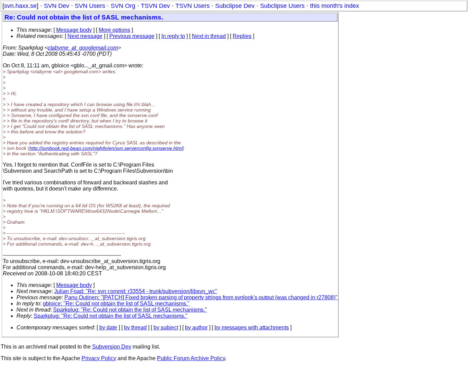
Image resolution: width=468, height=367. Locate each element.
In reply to (173, 36)
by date (108, 327)
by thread (135, 327)
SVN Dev (56, 5)
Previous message (132, 36)
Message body (74, 30)
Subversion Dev (111, 347)
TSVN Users (192, 5)
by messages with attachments (251, 327)
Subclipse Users (282, 5)
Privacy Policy (99, 358)
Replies (242, 36)
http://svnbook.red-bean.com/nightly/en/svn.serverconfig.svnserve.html (106, 148)
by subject (165, 327)
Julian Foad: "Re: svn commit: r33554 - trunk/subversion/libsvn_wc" (135, 291)
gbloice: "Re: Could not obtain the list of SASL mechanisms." (116, 303)
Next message (84, 36)
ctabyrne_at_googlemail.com (83, 48)
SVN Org (123, 5)
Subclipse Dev (235, 5)
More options (114, 30)
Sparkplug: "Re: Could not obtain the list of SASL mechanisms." (130, 310)
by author (196, 327)
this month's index (334, 5)
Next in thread (209, 36)
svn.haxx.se (20, 5)
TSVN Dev (155, 5)
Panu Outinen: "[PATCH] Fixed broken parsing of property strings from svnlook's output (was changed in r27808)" (200, 297)
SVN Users (90, 5)
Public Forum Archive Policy (191, 358)
